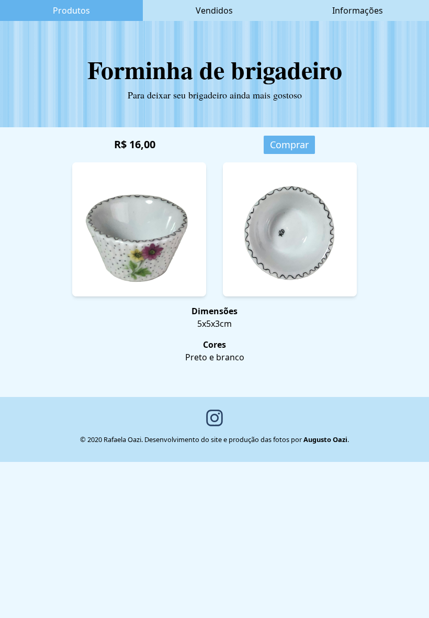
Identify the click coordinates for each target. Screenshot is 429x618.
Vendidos (214, 10)
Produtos (71, 10)
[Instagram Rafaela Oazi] (214, 418)
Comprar (289, 144)
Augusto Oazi (325, 439)
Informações (357, 10)
